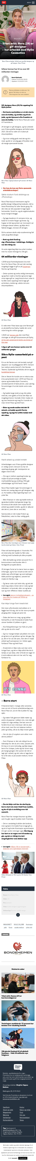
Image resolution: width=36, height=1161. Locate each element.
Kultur (22, 1107)
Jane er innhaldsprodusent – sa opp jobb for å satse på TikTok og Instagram (18, 597)
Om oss (22, 1115)
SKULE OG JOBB (19, 924)
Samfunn (6, 1107)
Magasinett (7, 1112)
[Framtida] (3, 2)
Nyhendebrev (8, 1120)
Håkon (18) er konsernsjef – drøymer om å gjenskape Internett (17, 848)
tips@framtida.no (9, 1130)
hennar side (14, 335)
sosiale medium (19, 927)
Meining (6, 1115)
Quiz (21, 1112)
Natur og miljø (25, 1110)
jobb (5, 927)
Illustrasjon (29, 924)
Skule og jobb (8, 1110)
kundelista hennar (8, 372)
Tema (22, 1120)
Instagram (26, 266)
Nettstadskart (25, 1117)
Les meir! (14, 1158)
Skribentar (7, 1117)
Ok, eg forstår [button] (22, 1158)
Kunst (10, 927)
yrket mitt (29, 927)
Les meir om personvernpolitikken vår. (15, 1098)
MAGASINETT (7, 924)
